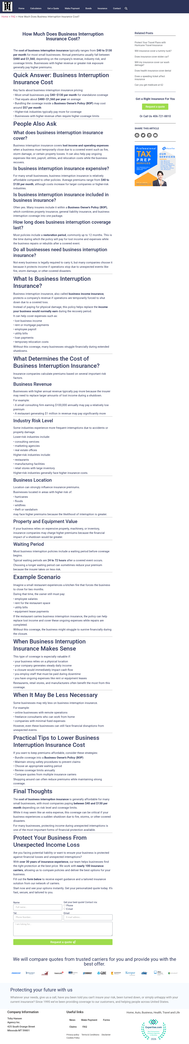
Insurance (102, 8)
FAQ (13, 16)
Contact (117, 8)
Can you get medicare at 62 (149, 84)
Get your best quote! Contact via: (80, 902)
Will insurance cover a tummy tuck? (153, 50)
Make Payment (72, 8)
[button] (126, 8)
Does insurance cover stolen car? (152, 56)
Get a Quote (53, 8)
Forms (106, 1020)
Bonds (88, 8)
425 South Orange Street (21, 1026)
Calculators (35, 8)
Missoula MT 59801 (18, 1030)
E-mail (69, 909)
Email (67, 913)
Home (21, 8)
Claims (73, 1026)
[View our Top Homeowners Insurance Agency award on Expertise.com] (153, 1030)
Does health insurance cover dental (153, 70)
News (72, 1020)
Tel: (15, 913)
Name (16, 902)
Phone (69, 905)
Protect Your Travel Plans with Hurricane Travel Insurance (150, 44)
